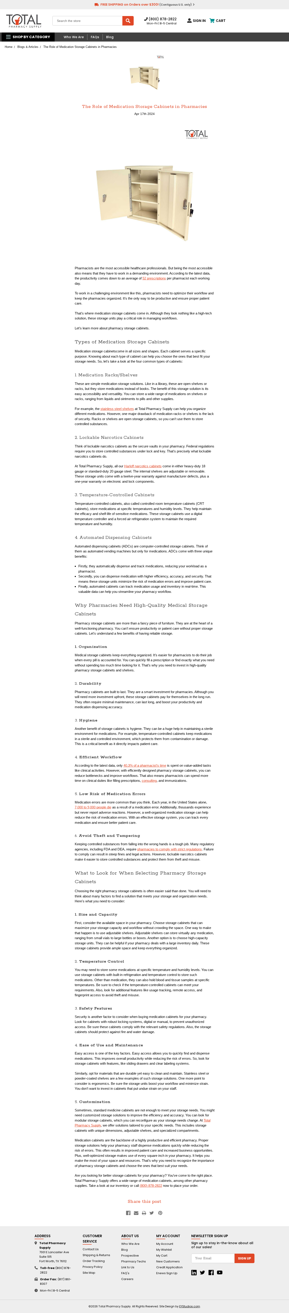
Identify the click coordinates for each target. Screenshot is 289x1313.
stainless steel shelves (117, 409)
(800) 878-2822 (162, 19)
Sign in (199, 20)
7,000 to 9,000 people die (93, 807)
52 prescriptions (154, 278)
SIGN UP (244, 1258)
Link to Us (127, 1267)
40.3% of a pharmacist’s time (145, 765)
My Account (164, 1244)
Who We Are (74, 37)
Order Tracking (94, 1261)
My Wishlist (164, 1250)
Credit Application (169, 1267)
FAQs (95, 37)
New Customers (168, 1261)
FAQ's (125, 1273)
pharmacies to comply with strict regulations (169, 849)
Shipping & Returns (96, 1255)
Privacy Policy (93, 1267)
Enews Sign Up (166, 1273)
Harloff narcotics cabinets (143, 466)
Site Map (89, 1273)
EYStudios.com (189, 1306)
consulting (149, 780)
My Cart (161, 1255)
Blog (110, 37)
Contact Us (91, 1249)
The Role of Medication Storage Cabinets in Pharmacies (144, 106)
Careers (127, 1279)
